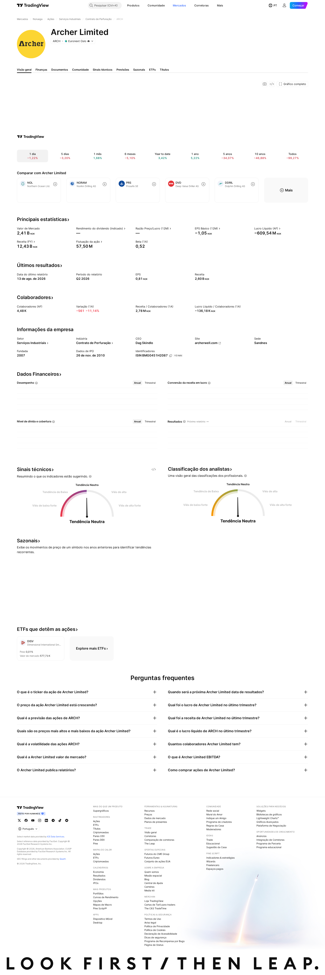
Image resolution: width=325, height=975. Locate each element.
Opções (97, 900)
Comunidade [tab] (80, 69)
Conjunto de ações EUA (157, 861)
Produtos (133, 5)
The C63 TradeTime (155, 908)
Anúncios (261, 836)
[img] (88, 41)
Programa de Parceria (268, 843)
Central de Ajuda (153, 883)
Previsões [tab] (122, 69)
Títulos (96, 828)
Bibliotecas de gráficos (269, 814)
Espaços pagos (214, 868)
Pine (95, 843)
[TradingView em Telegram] (53, 820)
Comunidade (156, 5)
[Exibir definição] (42, 228)
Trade (209, 839)
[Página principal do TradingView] (33, 5)
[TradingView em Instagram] (39, 820)
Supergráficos (101, 810)
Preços (148, 814)
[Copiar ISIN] (170, 355)
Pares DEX (99, 839)
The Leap (149, 843)
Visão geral (150, 832)
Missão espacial (153, 875)
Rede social (212, 810)
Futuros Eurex (152, 857)
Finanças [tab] (41, 69)
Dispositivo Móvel (102, 918)
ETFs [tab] (152, 69)
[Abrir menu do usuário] (284, 5)
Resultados (99, 875)
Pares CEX (99, 836)
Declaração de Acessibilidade (160, 933)
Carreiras (149, 886)
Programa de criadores (219, 821)
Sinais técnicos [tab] (102, 69)
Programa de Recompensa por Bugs (164, 941)
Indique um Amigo (216, 818)
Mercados (179, 5)
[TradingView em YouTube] (32, 820)
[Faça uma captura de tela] (265, 84)
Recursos (149, 810)
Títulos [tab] (164, 69)
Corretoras (201, 5)
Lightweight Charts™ (267, 818)
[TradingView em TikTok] (60, 820)
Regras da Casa (215, 825)
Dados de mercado (155, 818)
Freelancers (212, 865)
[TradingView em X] (19, 820)
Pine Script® (100, 908)
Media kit (149, 890)
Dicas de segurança (155, 937)
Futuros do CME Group (156, 854)
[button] (142, 5)
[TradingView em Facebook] (26, 820)
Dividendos (99, 879)
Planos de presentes (155, 821)
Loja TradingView (153, 900)
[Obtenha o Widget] (272, 84)
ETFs (96, 824)
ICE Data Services (55, 836)
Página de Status (153, 944)
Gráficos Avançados (267, 821)
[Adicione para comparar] (55, 184)
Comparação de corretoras (159, 839)
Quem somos (151, 871)
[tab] (137, 382)
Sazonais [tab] (139, 69)
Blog (146, 879)
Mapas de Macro (102, 904)
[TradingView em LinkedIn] (46, 820)
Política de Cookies (154, 930)
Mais (220, 5)
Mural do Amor (214, 814)
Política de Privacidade (157, 926)
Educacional (213, 843)
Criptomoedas (101, 832)
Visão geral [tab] (24, 69)
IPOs (95, 883)
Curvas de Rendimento (105, 897)
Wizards (210, 861)
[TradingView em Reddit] (66, 820)
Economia (98, 871)
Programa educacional (268, 847)
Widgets (261, 810)
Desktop (97, 922)
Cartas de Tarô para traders (159, 904)
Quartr (63, 859)
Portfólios (98, 893)
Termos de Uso (152, 918)
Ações (96, 821)
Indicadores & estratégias (220, 857)
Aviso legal (150, 922)
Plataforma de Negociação (271, 825)
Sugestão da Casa (216, 847)
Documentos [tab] (59, 69)
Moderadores (213, 829)
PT (275, 5)
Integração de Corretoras (270, 839)
